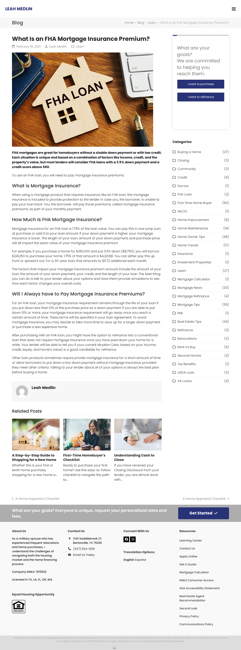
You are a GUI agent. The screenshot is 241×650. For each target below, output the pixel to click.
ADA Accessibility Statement (199, 588)
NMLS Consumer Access (196, 580)
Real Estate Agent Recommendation (192, 598)
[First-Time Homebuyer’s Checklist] (87, 434)
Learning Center (190, 540)
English (128, 560)
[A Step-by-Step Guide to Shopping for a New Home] (35, 434)
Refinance (185, 330)
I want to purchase (201, 84)
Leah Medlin (18, 9)
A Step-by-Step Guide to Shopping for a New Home (34, 457)
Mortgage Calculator (193, 279)
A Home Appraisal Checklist (204, 498)
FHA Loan (184, 194)
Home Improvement (193, 220)
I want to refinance (201, 97)
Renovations (187, 338)
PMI (180, 313)
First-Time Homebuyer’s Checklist (84, 457)
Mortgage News (189, 287)
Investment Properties (194, 262)
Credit (182, 177)
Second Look (188, 608)
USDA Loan (185, 372)
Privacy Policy (189, 616)
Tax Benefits (186, 364)
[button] (234, 8)
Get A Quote (187, 564)
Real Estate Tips (189, 321)
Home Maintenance (192, 228)
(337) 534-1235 (84, 549)
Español (140, 560)
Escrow (183, 186)
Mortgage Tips (188, 304)
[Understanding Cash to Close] (138, 434)
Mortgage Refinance (193, 296)
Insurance (185, 253)
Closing (183, 160)
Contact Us (187, 548)
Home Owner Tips (191, 237)
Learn (80, 47)
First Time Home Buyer (194, 203)
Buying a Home (189, 152)
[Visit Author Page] (22, 391)
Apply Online (188, 556)
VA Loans (184, 381)
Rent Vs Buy (186, 347)
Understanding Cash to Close (134, 457)
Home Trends (187, 245)
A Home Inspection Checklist (35, 498)
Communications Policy (196, 624)
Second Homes (189, 355)
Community (186, 169)
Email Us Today (84, 555)
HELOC (182, 211)
